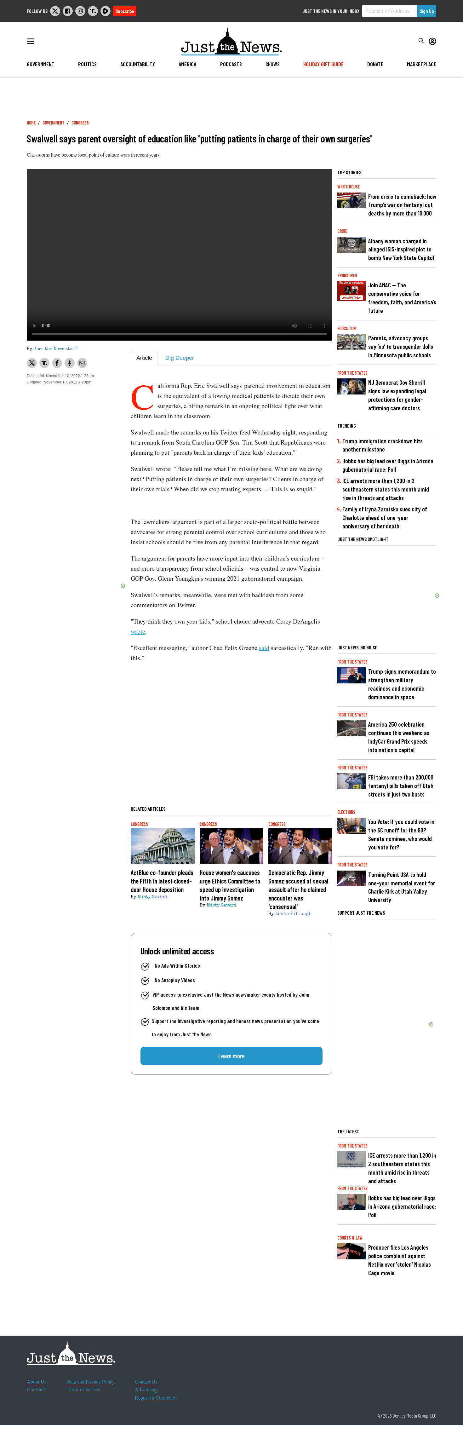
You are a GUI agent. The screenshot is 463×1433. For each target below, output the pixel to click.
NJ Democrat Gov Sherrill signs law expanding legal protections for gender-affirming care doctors (397, 395)
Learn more (231, 1056)
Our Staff (36, 1389)
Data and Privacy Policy (90, 1381)
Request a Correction (156, 1397)
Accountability (137, 63)
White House (348, 186)
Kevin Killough (293, 914)
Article (144, 358)
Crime (342, 231)
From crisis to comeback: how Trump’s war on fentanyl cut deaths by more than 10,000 (402, 205)
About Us (36, 1381)
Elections (346, 812)
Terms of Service (83, 1389)
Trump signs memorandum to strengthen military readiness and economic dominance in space (402, 684)
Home (31, 122)
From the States (352, 373)
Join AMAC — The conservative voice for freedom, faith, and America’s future (402, 297)
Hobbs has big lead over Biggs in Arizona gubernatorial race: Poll (387, 465)
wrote (138, 631)
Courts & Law (350, 1237)
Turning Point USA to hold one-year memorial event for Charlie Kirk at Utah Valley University (401, 887)
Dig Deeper (179, 358)
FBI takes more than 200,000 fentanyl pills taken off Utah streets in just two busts (400, 786)
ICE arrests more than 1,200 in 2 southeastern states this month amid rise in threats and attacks (385, 489)
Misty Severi (153, 897)
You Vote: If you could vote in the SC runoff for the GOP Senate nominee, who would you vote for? (401, 834)
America (187, 63)
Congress (80, 122)
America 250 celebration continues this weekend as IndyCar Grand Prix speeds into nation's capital (398, 737)
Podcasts (231, 63)
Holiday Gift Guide (323, 63)
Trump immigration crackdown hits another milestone (382, 445)
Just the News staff (55, 349)
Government (40, 63)
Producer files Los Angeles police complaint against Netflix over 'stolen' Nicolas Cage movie (399, 1260)
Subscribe (125, 11)
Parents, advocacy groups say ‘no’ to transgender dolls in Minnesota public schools (400, 346)
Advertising (146, 1389)
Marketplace (421, 63)
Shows (273, 63)
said (264, 647)
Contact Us (146, 1381)
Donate (375, 63)
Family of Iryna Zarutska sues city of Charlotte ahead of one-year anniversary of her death (384, 517)
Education (346, 328)
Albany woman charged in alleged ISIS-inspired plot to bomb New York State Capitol (401, 249)
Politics (87, 63)
